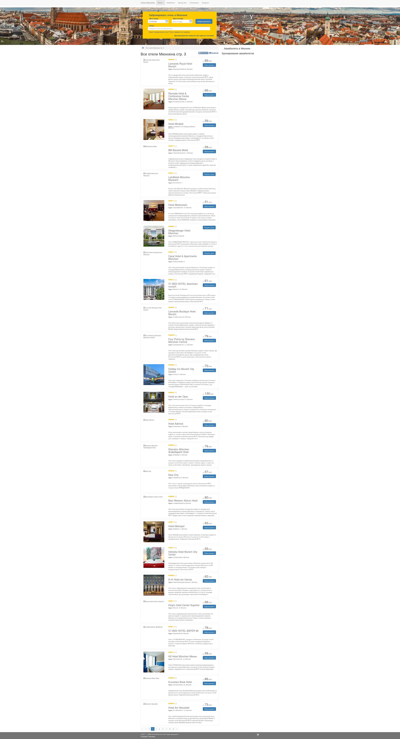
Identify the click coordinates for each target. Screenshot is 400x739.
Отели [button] (160, 3)
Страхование (194, 3)
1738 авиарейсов (248, 27)
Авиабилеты (171, 3)
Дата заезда (153, 18)
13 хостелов (249, 25)
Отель (151, 26)
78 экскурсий (249, 29)
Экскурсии (205, 3)
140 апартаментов (247, 21)
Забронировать (204, 21)
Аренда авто (182, 3)
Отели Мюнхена (148, 2)
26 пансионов (249, 23)
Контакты (152, 736)
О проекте (144, 736)
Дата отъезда (178, 18)
